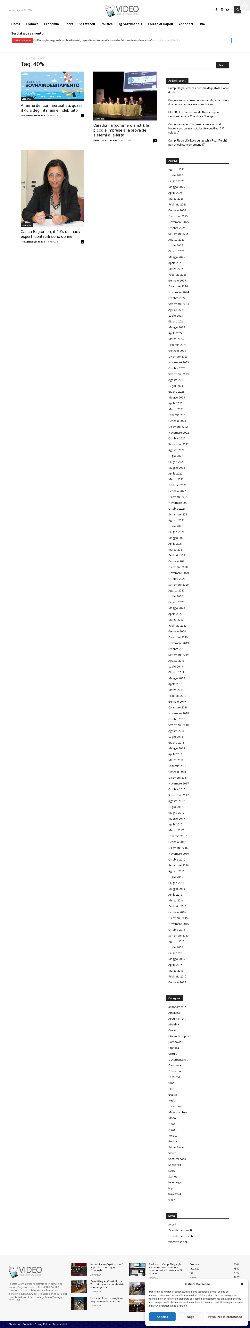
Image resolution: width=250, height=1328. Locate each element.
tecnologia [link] (175, 1182)
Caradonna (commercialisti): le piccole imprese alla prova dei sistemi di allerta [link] (121, 130)
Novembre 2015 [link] (178, 924)
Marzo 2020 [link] (176, 620)
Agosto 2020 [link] (176, 590)
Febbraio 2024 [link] (177, 345)
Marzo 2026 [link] (176, 198)
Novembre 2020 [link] (178, 573)
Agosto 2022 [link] (176, 450)
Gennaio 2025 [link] (177, 280)
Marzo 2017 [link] (176, 830)
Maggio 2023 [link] (176, 397)
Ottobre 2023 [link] (176, 368)
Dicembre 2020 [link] (178, 567)
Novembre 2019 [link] (178, 643)
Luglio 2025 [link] (175, 245)
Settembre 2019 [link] (178, 655)
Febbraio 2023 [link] (177, 415)
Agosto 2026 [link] (176, 169)
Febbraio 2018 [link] (177, 766)
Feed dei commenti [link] (180, 1236)
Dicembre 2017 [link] (178, 777)
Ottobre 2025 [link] (176, 228)
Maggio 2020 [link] (176, 608)
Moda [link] (172, 1118)
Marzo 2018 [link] (176, 760)
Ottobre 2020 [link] (176, 579)
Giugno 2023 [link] (176, 391)
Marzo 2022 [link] (176, 479)
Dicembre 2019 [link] (178, 637)
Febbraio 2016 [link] (177, 906)
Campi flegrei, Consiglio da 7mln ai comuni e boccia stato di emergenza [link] (107, 1284)
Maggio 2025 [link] (176, 257)
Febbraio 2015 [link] (177, 976)
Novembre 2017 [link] (178, 783)
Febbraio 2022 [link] (177, 485)
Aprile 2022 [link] (175, 473)
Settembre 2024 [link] (178, 304)
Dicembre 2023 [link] (178, 356)
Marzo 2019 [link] (176, 690)
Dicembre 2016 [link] (178, 848)
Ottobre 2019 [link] (176, 649)
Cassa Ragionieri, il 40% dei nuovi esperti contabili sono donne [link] (51, 234)
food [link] (171, 1083)
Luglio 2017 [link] (175, 807)
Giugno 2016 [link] (176, 883)
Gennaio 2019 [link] (177, 701)
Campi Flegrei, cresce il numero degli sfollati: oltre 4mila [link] (198, 90)
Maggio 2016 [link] (176, 889)
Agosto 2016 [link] (176, 871)
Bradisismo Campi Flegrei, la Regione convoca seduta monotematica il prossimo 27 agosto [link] (165, 1269)
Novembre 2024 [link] (178, 292)
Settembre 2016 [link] (178, 865)
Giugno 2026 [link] (176, 181)
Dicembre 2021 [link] (178, 497)
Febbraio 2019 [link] (177, 696)
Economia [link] (26, 98)
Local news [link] (175, 1106)
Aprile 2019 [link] (175, 684)
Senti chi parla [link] (177, 1159)
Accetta (162, 1317)
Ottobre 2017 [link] (176, 789)
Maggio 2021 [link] (176, 538)
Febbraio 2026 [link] (177, 204)
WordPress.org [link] (177, 1242)
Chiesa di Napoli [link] (178, 1036)
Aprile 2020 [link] (175, 614)
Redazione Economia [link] (33, 115)
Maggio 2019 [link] (176, 678)
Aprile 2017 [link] (175, 824)
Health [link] (172, 1100)
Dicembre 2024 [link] (178, 286)
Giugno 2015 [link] (176, 953)
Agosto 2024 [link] (176, 310)
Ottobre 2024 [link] (176, 298)
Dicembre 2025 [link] (178, 216)
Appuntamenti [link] (177, 1018)
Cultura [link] (172, 1053)
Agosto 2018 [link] (176, 731)
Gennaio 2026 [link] (177, 210)
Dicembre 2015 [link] (178, 918)
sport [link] (171, 1170)
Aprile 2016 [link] (175, 894)
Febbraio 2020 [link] (177, 625)
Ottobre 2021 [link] (176, 508)
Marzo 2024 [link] (176, 339)
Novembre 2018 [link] (178, 713)
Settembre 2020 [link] (178, 584)
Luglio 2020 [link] (175, 596)
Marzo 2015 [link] (176, 970)
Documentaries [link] (178, 1059)
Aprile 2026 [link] (175, 193)
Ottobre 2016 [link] (176, 859)
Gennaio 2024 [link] (177, 350)
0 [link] (82, 115)
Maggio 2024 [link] (176, 327)
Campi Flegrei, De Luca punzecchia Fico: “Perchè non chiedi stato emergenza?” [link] (197, 142)
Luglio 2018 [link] (175, 736)
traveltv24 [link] (174, 1194)
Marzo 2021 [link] (176, 549)
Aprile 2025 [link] (175, 263)
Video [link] (171, 1200)
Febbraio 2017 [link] (177, 836)
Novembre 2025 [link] (178, 222)
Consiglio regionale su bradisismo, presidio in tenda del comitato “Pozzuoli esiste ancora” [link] (93, 40)
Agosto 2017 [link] (176, 801)
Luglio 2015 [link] (175, 947)
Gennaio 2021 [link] (177, 561)
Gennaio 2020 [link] (177, 631)
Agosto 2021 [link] (176, 520)
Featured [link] (174, 1077)
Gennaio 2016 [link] (177, 912)
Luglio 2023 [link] (175, 386)
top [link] (170, 1188)
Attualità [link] (173, 1024)
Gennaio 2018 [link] (177, 772)
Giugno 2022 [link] (176, 462)
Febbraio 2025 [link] (177, 274)
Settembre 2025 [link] (178, 233)
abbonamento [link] (177, 1007)
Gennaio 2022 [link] (177, 491)
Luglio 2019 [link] (175, 666)
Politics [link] (172, 1141)
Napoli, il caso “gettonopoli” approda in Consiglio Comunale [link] (106, 1267)
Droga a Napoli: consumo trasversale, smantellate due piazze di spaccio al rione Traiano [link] (198, 102)
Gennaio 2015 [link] (177, 982)
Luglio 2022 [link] (175, 456)
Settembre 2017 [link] (178, 795)
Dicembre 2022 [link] (178, 427)
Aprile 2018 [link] (175, 754)
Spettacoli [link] (174, 1165)
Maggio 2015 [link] (176, 959)
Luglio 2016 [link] (175, 877)
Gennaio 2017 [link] (177, 842)
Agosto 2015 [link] (176, 941)
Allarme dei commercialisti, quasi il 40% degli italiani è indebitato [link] (51, 108)
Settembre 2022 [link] (178, 444)
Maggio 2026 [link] (176, 187)
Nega (190, 1317)
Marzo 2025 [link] (176, 269)
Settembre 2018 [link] (178, 725)
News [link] (172, 1124)
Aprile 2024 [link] (175, 333)
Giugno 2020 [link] (176, 602)
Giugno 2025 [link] (176, 251)
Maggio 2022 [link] (176, 467)
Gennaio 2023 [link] (177, 421)
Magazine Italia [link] (178, 1112)
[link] (245, 5)
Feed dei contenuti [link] (180, 1230)
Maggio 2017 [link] (176, 818)
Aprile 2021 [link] (175, 543)
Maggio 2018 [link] (176, 748)
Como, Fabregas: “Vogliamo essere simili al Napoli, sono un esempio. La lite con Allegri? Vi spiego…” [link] (196, 128)
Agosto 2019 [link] (176, 660)
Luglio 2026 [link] (175, 175)
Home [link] (24, 58)
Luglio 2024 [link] (175, 315)
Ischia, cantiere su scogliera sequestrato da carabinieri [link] (106, 1299)
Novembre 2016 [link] (178, 853)
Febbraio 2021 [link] (177, 555)
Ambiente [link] (174, 1013)
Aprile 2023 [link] (175, 403)
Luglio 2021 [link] (175, 526)
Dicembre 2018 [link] (178, 707)
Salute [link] (172, 1153)
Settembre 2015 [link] (178, 935)
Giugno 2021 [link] (176, 532)
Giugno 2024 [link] (176, 321)
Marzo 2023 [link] (176, 409)
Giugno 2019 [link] (176, 672)
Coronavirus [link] (176, 1042)
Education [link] (174, 1071)
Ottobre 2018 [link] (176, 719)
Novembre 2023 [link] (178, 362)
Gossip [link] (172, 1094)
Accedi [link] (172, 1224)
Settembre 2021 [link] (178, 514)
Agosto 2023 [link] (176, 380)
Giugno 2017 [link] (176, 813)
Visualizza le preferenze (225, 1317)
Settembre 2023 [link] (178, 374)
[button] (242, 1284)
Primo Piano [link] (176, 1147)
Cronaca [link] (173, 1048)
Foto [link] (171, 1089)
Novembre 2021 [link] (178, 503)
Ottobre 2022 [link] (176, 438)
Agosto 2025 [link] (176, 239)
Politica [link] (173, 1135)
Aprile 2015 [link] (175, 965)
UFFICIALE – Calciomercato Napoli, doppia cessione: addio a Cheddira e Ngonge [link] (193, 114)
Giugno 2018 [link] (176, 742)
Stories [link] (172, 1176)
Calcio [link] (172, 1030)
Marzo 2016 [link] (176, 900)
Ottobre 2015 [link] (176, 929)
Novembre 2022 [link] (178, 432)
